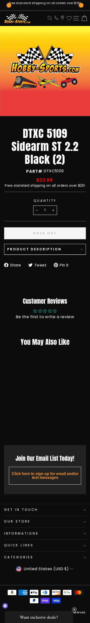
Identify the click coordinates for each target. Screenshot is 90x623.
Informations (21, 533)
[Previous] (8, 5)
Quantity (45, 201)
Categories (18, 557)
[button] (39, 617)
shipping (37, 185)
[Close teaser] (74, 609)
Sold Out (18, 431)
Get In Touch (21, 509)
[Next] (81, 5)
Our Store (17, 521)
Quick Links (19, 545)
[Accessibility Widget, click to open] (5, 606)
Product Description (34, 249)
